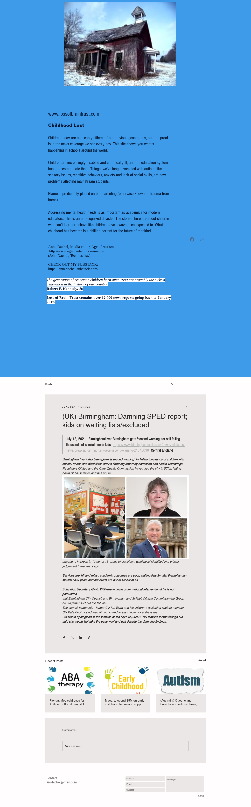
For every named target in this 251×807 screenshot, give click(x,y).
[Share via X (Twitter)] (72, 637)
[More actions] (187, 407)
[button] (171, 384)
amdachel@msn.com (61, 782)
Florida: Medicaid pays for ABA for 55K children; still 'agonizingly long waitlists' (67, 702)
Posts (48, 384)
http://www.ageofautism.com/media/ (76, 251)
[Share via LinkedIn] (80, 637)
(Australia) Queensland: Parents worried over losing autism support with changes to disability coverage (179, 702)
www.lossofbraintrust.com (73, 114)
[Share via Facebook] (64, 637)
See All (202, 660)
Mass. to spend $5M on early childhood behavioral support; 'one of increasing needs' (125, 702)
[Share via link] (89, 637)
